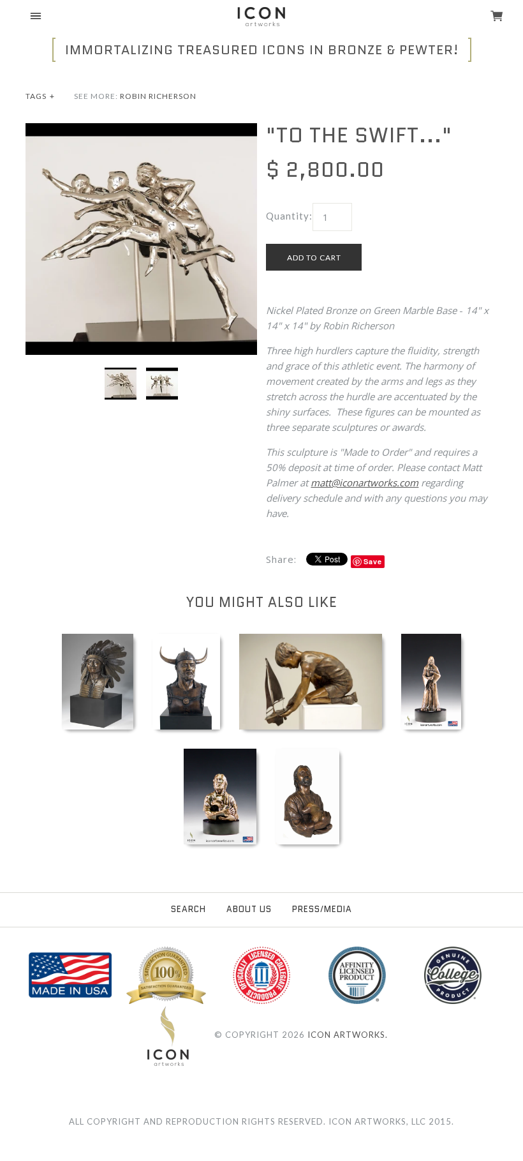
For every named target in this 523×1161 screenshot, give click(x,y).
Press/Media (322, 909)
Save (373, 561)
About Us (249, 909)
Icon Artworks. (347, 1035)
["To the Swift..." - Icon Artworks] (141, 130)
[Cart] (497, 17)
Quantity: (289, 215)
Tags (40, 96)
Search (188, 909)
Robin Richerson (158, 96)
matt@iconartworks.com (364, 482)
